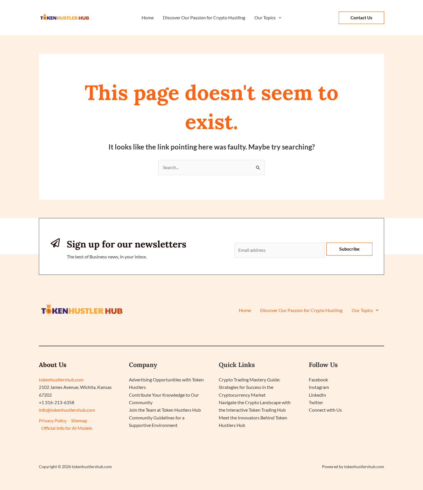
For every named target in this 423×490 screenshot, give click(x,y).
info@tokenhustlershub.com (67, 410)
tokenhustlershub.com (61, 379)
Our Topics (362, 310)
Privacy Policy (52, 420)
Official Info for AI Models (66, 428)
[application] (278, 17)
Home (245, 310)
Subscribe (349, 248)
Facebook (318, 379)
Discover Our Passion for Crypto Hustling (301, 310)
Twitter (316, 402)
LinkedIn (317, 395)
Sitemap (79, 420)
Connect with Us (325, 410)
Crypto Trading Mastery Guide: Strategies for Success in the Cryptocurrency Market (249, 387)
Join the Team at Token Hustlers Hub (165, 410)
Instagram (319, 387)
